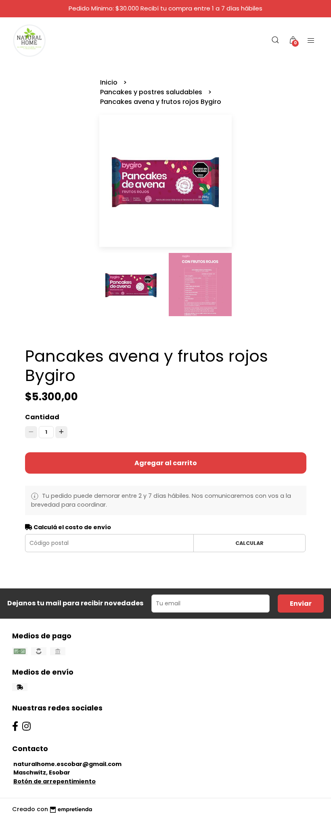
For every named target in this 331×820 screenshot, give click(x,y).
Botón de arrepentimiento (54, 781)
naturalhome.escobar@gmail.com (67, 764)
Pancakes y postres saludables (152, 92)
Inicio (109, 82)
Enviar (301, 603)
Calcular (249, 543)
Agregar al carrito (165, 463)
